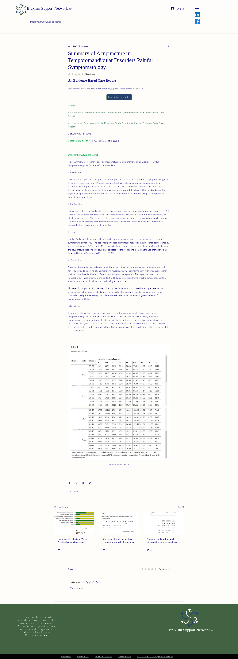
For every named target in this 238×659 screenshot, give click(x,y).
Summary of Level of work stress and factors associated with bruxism (161, 540)
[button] (197, 8)
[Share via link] (89, 483)
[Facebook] (197, 21)
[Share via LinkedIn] (83, 483)
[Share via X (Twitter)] (76, 483)
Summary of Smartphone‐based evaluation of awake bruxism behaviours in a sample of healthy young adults (118, 540)
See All (181, 507)
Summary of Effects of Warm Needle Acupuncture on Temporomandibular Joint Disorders (72, 540)
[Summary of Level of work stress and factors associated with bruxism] (164, 523)
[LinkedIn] (197, 14)
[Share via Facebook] (69, 483)
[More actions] (168, 45)
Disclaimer (31, 635)
